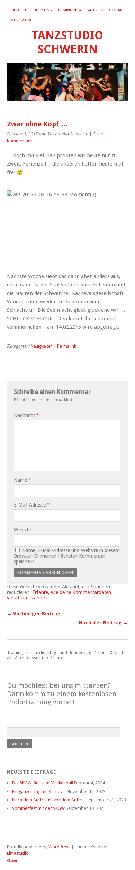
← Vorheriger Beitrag (34, 613)
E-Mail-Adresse (32, 505)
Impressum (20, 20)
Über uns (42, 10)
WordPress (59, 846)
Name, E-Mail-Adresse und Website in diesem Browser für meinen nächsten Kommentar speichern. (67, 556)
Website (22, 529)
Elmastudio (18, 853)
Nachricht (26, 415)
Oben (13, 860)
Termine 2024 (68, 10)
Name (22, 480)
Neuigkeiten (42, 346)
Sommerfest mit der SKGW (38, 808)
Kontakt (116, 10)
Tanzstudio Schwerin (67, 42)
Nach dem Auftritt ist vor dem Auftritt (48, 799)
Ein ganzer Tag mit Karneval (39, 791)
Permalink (66, 346)
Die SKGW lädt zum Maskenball (42, 782)
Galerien (95, 10)
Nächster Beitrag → (103, 622)
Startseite (18, 10)
